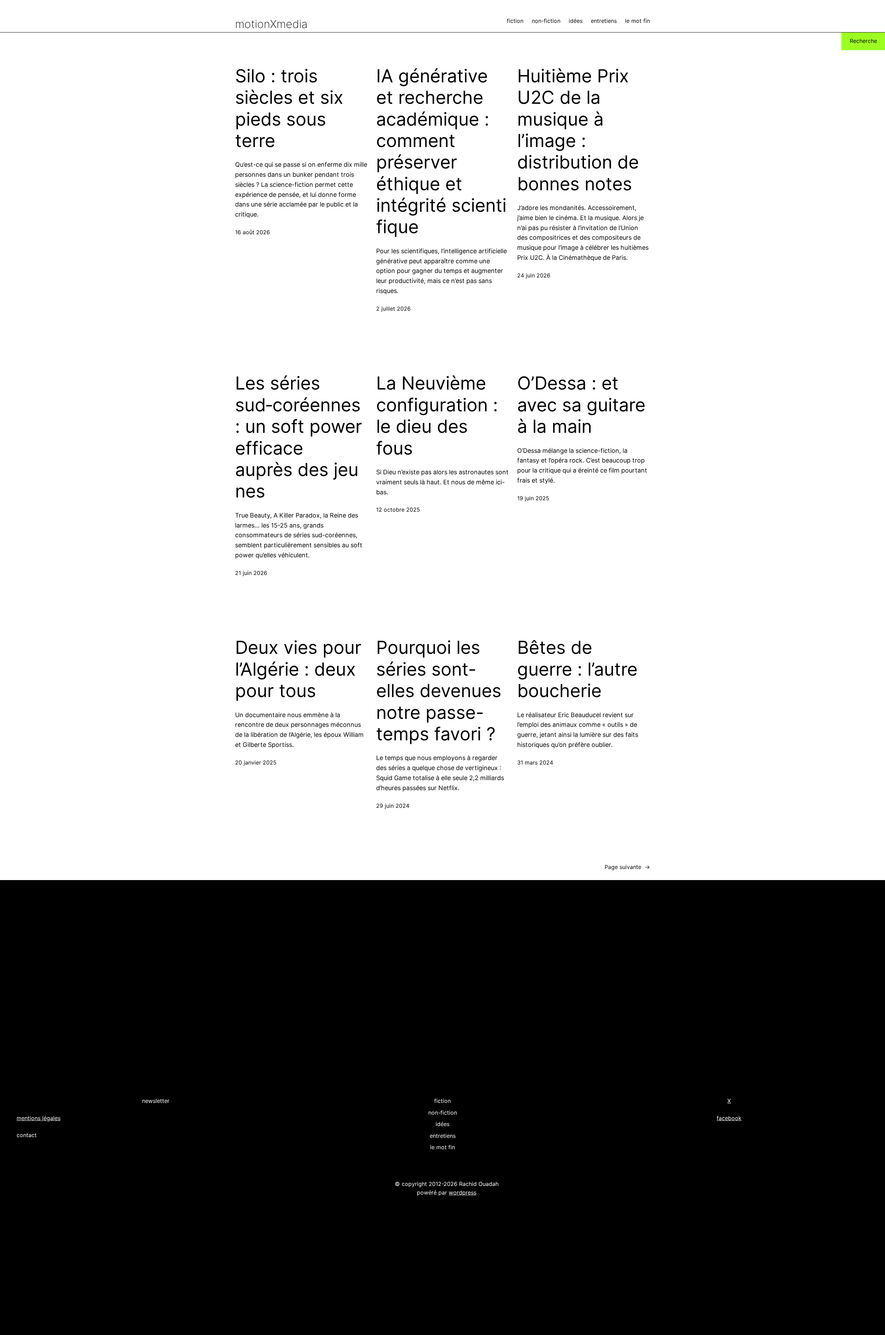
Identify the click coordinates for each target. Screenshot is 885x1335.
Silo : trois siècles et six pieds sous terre (289, 108)
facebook (729, 1118)
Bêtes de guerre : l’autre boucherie (577, 669)
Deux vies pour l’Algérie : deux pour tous (298, 669)
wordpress (462, 1192)
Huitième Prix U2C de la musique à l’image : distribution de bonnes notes (578, 130)
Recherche (863, 40)
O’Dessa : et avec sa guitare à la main (581, 405)
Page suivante (627, 866)
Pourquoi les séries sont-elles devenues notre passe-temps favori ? (438, 691)
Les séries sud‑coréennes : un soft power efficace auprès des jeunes (300, 437)
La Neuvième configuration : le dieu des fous (437, 416)
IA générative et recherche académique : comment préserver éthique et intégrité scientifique (441, 151)
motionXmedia (271, 24)
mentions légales (38, 1118)
